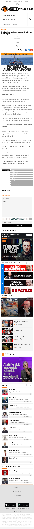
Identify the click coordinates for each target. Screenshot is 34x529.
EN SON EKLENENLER (8, 15)
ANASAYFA (8, 1)
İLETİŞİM (26, 1)
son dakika (14, 180)
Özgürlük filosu (15, 172)
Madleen (13, 170)
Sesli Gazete (14, 176)
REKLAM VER (17, 491)
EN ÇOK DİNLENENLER (8, 19)
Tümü (4, 323)
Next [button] (30, 235)
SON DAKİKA (17, 487)
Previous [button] (27, 235)
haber (13, 182)
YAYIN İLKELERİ (17, 495)
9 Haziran (14, 178)
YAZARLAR (20, 1)
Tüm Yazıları (26, 394)
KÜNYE (14, 1)
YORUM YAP (18, 225)
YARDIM (17, 500)
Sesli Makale (17, 9)
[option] (17, 249)
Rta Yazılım (18, 511)
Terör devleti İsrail (15, 184)
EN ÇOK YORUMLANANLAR (9, 24)
